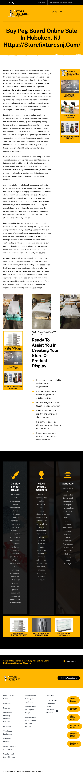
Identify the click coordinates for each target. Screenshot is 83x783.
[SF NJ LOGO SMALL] (11, 677)
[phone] (13, 3)
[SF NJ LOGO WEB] (18, 10)
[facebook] (9, 3)
